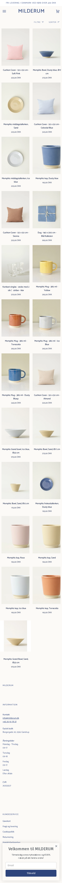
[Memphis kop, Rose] (15, 534)
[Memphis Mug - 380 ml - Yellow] (46, 263)
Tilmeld (31, 873)
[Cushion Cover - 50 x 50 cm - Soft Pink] (15, 47)
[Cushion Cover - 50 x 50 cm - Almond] (46, 372)
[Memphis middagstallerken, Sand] (15, 101)
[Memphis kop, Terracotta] (46, 585)
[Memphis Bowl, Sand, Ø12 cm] (15, 480)
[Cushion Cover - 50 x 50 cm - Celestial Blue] (46, 101)
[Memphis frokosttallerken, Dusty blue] (46, 480)
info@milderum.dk (11, 718)
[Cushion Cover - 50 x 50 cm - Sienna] (15, 209)
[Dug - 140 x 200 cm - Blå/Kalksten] (46, 209)
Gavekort (7, 821)
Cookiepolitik (8, 832)
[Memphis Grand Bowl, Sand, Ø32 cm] (15, 636)
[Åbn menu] (8, 11)
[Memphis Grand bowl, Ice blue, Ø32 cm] (15, 426)
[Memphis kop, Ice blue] (15, 585)
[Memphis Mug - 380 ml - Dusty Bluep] (15, 372)
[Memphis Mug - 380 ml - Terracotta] (15, 318)
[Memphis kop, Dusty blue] (46, 155)
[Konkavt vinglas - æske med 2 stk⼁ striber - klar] (15, 263)
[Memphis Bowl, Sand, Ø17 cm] (46, 426)
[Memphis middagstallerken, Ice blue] (15, 155)
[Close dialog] (56, 846)
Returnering (8, 837)
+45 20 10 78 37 (10, 721)
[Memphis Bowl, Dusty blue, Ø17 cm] (46, 47)
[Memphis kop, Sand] (46, 534)
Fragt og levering (10, 826)
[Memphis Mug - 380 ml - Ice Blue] (46, 318)
